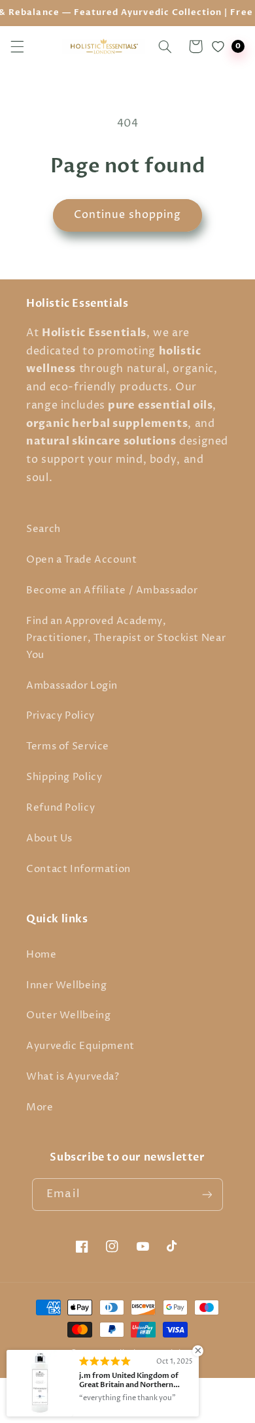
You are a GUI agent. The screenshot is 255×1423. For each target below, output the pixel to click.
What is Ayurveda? (73, 1077)
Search (43, 529)
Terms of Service (67, 746)
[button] (17, 46)
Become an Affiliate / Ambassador (111, 590)
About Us (49, 838)
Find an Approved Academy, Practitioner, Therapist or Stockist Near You (126, 638)
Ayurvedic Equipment (80, 1046)
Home (41, 955)
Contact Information (78, 869)
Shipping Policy (64, 777)
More (40, 1107)
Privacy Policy (60, 716)
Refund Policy (60, 808)
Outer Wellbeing (68, 1015)
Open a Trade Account (81, 560)
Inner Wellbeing (66, 985)
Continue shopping (128, 215)
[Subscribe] (207, 1194)
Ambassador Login (72, 686)
